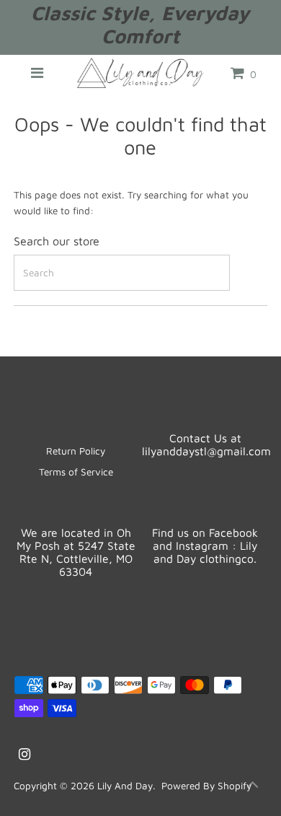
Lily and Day (125, 785)
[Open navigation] (37, 73)
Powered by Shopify (206, 785)
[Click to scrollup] (252, 787)
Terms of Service (76, 472)
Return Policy (75, 451)
